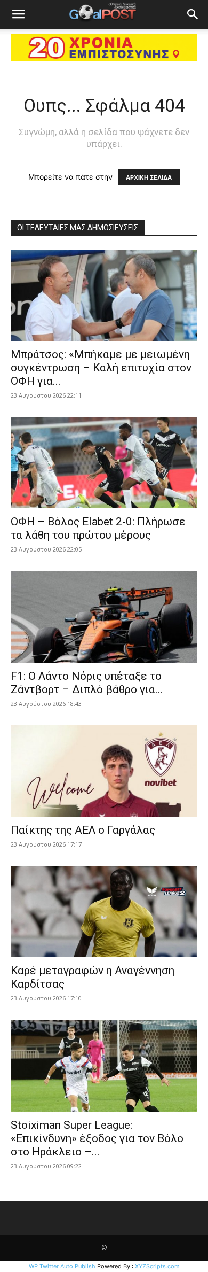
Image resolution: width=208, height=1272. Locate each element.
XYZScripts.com (157, 1266)
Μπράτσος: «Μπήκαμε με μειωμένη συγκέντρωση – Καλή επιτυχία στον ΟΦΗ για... (101, 367)
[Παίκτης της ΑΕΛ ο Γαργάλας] (104, 771)
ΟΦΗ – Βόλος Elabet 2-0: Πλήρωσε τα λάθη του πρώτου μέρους (98, 528)
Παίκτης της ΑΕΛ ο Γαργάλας (83, 830)
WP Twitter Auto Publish (62, 1266)
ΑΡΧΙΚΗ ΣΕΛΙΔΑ (149, 177)
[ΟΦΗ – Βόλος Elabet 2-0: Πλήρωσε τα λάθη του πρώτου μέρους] (104, 462)
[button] (18, 14)
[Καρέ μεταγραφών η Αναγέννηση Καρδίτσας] (104, 911)
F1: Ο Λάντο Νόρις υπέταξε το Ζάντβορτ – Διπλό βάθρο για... (87, 683)
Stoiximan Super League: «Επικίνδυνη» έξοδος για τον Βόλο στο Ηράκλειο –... (97, 1138)
